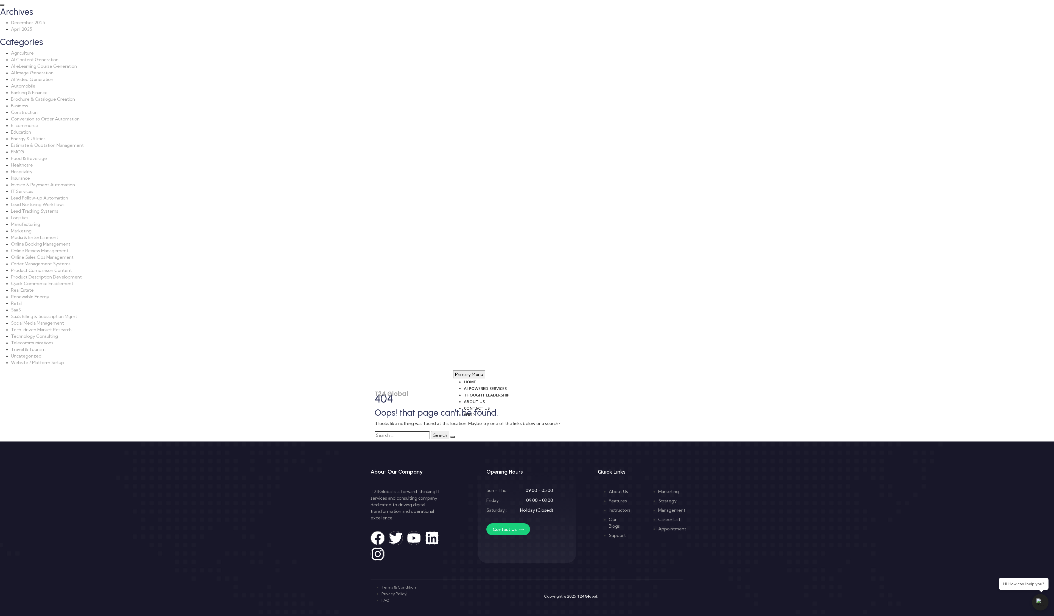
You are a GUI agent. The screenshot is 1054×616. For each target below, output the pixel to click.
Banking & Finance (29, 92)
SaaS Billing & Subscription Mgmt (44, 316)
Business (19, 105)
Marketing (21, 231)
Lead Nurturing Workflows (38, 204)
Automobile (23, 86)
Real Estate (22, 290)
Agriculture (22, 53)
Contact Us (477, 408)
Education (21, 132)
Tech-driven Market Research (41, 329)
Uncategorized (26, 356)
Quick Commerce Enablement (42, 283)
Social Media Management (37, 323)
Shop (469, 414)
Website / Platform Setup (37, 362)
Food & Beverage (29, 158)
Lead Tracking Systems (34, 211)
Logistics (19, 217)
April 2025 (21, 29)
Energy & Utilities (28, 138)
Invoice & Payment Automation (43, 184)
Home (470, 381)
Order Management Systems (41, 263)
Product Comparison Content (41, 270)
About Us (474, 401)
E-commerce (24, 125)
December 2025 (28, 22)
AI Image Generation (32, 72)
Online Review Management (39, 250)
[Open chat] (1040, 602)
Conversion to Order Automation (45, 119)
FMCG (17, 151)
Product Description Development (46, 277)
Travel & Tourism (28, 349)
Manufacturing (25, 224)
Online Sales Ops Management (42, 257)
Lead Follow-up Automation (39, 198)
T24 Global (391, 394)
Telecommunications (32, 342)
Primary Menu (469, 374)
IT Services (22, 191)
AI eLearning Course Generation (44, 66)
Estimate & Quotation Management (47, 145)
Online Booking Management (40, 244)
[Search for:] (402, 435)
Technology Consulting (34, 336)
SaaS (16, 310)
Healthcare (22, 165)
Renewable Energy (30, 296)
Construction (24, 112)
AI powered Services (485, 388)
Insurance (20, 178)
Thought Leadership (486, 395)
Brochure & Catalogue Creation (43, 99)
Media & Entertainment (34, 237)
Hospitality (21, 171)
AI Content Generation (34, 59)
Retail (16, 303)
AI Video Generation (32, 79)
